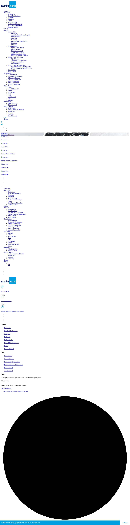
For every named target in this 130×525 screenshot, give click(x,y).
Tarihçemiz (11, 17)
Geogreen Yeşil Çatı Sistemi (15, 57)
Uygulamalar (7, 73)
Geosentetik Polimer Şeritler (19, 41)
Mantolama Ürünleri (17, 51)
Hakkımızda (11, 14)
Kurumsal (7, 12)
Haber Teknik (11, 108)
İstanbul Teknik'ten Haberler (16, 109)
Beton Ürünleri (12, 70)
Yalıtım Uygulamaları (14, 78)
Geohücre (14, 39)
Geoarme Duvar (12, 74)
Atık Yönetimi (12, 97)
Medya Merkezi (8, 106)
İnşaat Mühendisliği (13, 89)
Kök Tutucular (15, 63)
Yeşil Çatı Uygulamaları (14, 79)
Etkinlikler (11, 114)
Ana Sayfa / (4, 135)
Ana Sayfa (7, 11)
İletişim (6, 119)
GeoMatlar (14, 43)
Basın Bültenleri (12, 116)
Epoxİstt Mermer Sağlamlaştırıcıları (21, 66)
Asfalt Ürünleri (12, 71)
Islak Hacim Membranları (18, 54)
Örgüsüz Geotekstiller (17, 62)
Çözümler (7, 86)
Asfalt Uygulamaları (13, 81)
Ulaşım (10, 87)
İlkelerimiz (11, 19)
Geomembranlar (15, 36)
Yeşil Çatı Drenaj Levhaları (19, 60)
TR (9, 263)
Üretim (10, 20)
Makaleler (10, 113)
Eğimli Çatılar (15, 59)
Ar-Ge (6, 28)
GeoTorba (14, 44)
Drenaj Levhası (15, 49)
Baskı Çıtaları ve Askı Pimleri (19, 55)
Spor (9, 98)
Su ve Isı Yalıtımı (12, 46)
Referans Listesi (12, 105)
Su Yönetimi (11, 92)
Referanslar (7, 101)
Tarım (9, 95)
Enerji (9, 93)
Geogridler (14, 33)
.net (5, 117)
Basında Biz (11, 111)
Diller (5, 261)
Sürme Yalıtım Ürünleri (17, 52)
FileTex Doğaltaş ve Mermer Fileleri (21, 68)
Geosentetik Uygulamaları (15, 76)
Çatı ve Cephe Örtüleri (17, 47)
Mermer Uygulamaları (14, 84)
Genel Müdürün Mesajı (14, 16)
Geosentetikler (12, 32)
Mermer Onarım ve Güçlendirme (17, 65)
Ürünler (6, 30)
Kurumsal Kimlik (13, 27)
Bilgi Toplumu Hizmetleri (15, 25)
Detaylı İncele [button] (36, 522)
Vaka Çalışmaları (12, 103)
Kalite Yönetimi (12, 22)
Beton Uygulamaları (13, 82)
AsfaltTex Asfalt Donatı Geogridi (20, 35)
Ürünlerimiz (4, 133)
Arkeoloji (10, 100)
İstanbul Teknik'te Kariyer (15, 24)
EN (9, 265)
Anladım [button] (125, 522)
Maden (10, 90)
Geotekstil (14, 38)
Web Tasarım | (8, 391)
